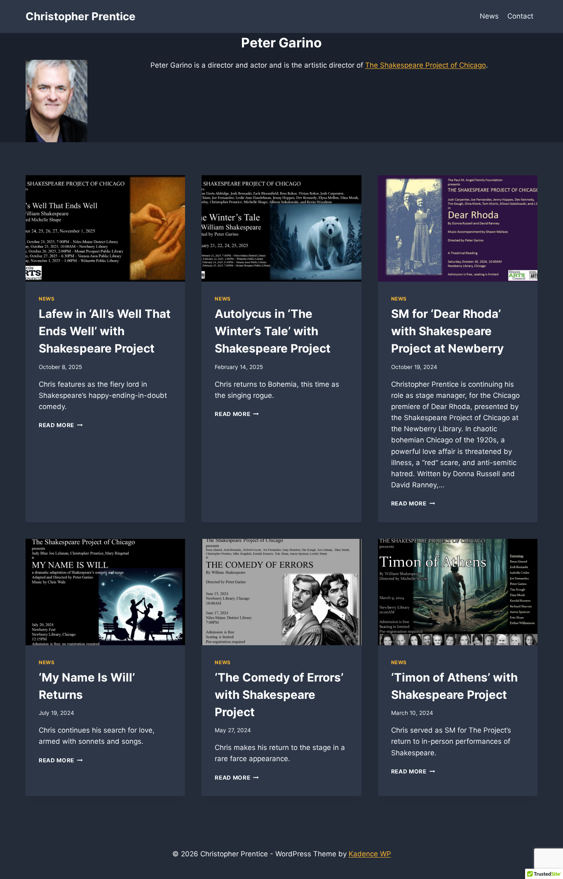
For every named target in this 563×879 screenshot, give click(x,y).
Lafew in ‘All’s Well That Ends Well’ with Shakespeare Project (105, 331)
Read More (61, 425)
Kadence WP (370, 854)
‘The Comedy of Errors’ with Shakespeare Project (279, 694)
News (489, 16)
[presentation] (105, 228)
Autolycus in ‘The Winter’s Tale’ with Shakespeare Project (273, 331)
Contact (520, 16)
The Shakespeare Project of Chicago (425, 65)
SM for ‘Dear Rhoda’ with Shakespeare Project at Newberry (447, 331)
